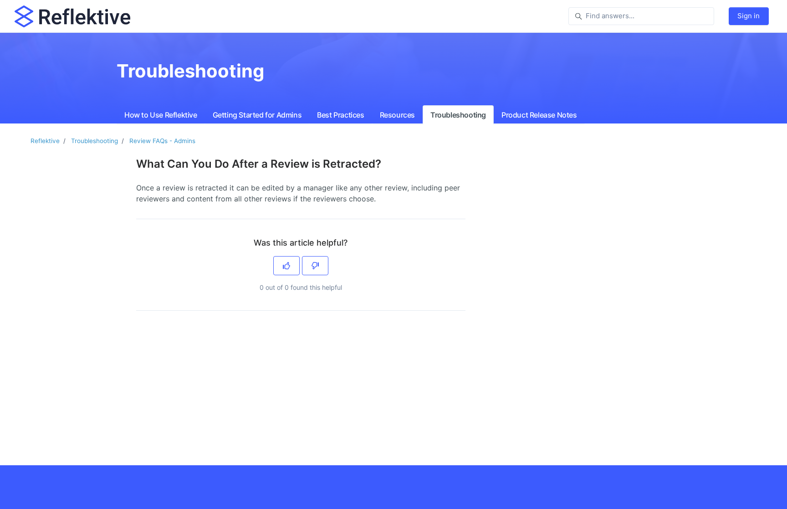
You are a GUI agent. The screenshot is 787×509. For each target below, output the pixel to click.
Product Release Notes (539, 114)
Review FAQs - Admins (162, 140)
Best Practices (340, 114)
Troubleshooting (458, 114)
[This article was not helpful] (315, 265)
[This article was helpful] (286, 265)
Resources (397, 114)
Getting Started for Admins (257, 114)
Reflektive (45, 140)
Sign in (748, 15)
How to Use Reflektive (160, 114)
